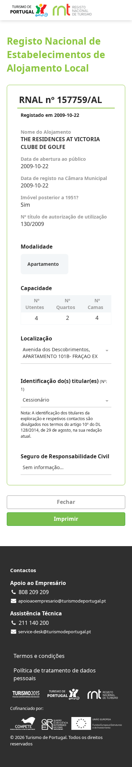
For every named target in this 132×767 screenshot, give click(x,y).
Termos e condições (39, 656)
